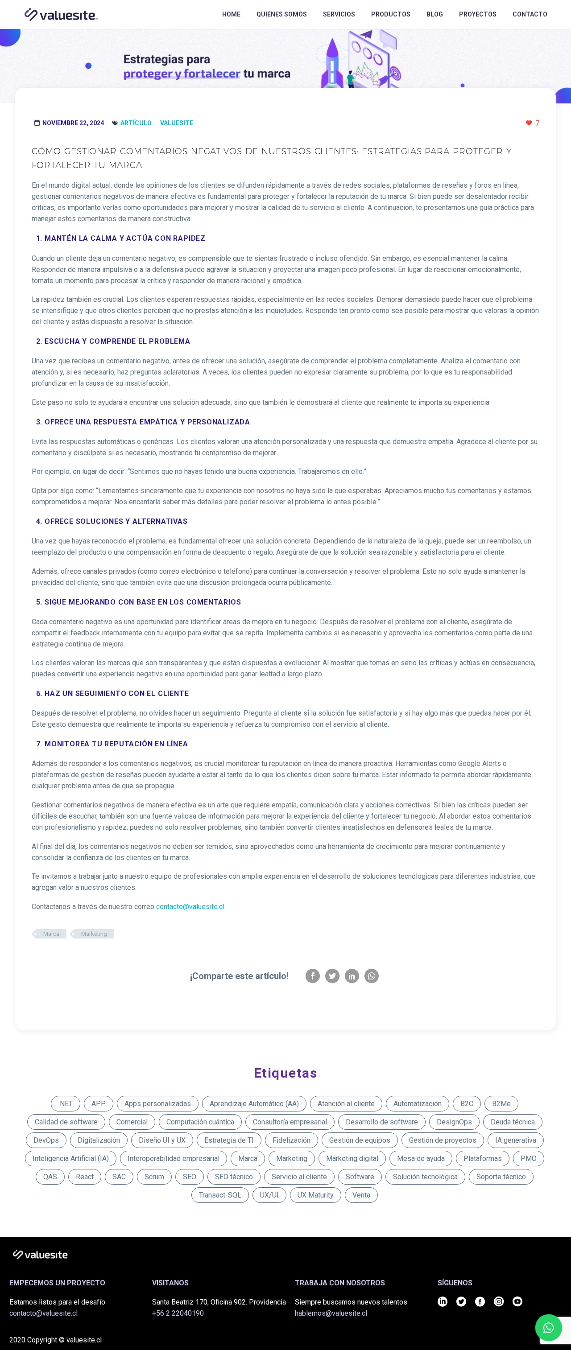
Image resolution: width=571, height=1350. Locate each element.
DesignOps (454, 1122)
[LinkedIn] (352, 976)
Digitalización (99, 1140)
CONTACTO (530, 14)
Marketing (94, 933)
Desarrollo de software (382, 1122)
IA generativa (515, 1140)
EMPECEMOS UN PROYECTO (57, 1283)
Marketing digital (352, 1158)
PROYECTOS (478, 14)
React (85, 1177)
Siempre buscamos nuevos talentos (351, 1302)
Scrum (154, 1177)
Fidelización (291, 1140)
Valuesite (176, 123)
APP (98, 1103)
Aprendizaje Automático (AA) (254, 1103)
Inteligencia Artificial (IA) (71, 1158)
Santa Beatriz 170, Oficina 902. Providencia (219, 1302)
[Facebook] (312, 976)
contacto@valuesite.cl (43, 1313)
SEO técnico (234, 1177)
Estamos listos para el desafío (57, 1302)
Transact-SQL (220, 1195)
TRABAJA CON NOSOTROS (340, 1283)
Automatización (417, 1103)
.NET (65, 1103)
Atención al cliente (346, 1103)
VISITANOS (170, 1283)
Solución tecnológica (425, 1177)
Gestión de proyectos (442, 1140)
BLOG (434, 14)
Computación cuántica (200, 1122)
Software (360, 1177)
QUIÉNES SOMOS (282, 14)
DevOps (46, 1140)
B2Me (501, 1103)
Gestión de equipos (359, 1140)
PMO (529, 1158)
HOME (231, 14)
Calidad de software (66, 1122)
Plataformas (482, 1158)
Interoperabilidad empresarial (173, 1158)
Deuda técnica (513, 1122)
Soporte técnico (501, 1177)
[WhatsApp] (371, 976)
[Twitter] (332, 976)
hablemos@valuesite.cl (331, 1313)
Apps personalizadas (157, 1103)
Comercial (132, 1122)
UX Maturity (316, 1195)
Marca (51, 933)
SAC (119, 1177)
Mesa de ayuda (421, 1158)
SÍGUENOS (455, 1283)
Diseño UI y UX (162, 1140)
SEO (189, 1177)
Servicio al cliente (299, 1177)
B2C (466, 1103)
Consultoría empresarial (290, 1122)
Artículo (136, 123)
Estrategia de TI (229, 1140)
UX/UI (269, 1195)
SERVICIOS (339, 14)
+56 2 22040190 (178, 1313)
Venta (361, 1195)
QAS (50, 1177)
